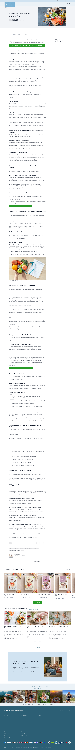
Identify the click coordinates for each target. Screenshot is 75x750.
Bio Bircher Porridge (25, 594)
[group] (6, 696)
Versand (31, 747)
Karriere (22, 729)
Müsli (5, 723)
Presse (22, 727)
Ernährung (16, 34)
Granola (5, 721)
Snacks (5, 729)
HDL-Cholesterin (12, 66)
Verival (8, 747)
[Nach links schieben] (67, 569)
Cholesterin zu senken (21, 358)
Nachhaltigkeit (24, 719)
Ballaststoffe (27, 179)
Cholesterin (31, 42)
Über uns (23, 717)
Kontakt (39, 731)
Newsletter (23, 731)
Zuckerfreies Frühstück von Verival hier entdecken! (20, 205)
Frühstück (21, 548)
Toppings (6, 731)
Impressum (40, 717)
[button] (20, 4)
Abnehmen (11, 548)
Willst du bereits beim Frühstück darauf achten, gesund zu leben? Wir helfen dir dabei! (27, 45)
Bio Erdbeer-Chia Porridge (9, 594)
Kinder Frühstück (7, 727)
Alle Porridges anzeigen (30, 569)
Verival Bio (11, 34)
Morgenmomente (13, 550)
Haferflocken (11, 436)
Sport (22, 550)
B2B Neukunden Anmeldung (26, 733)
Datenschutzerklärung (42, 729)
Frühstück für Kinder (28, 548)
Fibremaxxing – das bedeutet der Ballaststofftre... (13, 627)
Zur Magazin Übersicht (33, 609)
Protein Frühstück (7, 725)
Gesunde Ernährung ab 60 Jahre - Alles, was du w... (59, 627)
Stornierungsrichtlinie (48, 747)
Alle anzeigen (37, 602)
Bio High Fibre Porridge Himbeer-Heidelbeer (61, 595)
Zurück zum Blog (38, 561)
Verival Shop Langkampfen (26, 721)
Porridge (6, 719)
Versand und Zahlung (42, 723)
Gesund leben (36, 548)
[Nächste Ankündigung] (46, 1)
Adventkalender (7, 737)
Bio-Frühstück (7, 717)
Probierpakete (7, 735)
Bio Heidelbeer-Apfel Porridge (44, 594)
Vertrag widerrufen (41, 727)
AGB (38, 719)
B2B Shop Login (24, 735)
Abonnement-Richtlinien (42, 721)
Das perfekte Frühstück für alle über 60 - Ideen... (37, 627)
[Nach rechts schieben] (69, 569)
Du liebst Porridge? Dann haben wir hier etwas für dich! (21, 368)
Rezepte (18, 550)
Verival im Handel (24, 725)
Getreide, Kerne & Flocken (9, 733)
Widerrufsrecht (41, 725)
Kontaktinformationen (36, 747)
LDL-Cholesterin (12, 61)
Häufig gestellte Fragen (25, 723)
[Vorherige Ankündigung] (5, 1)
